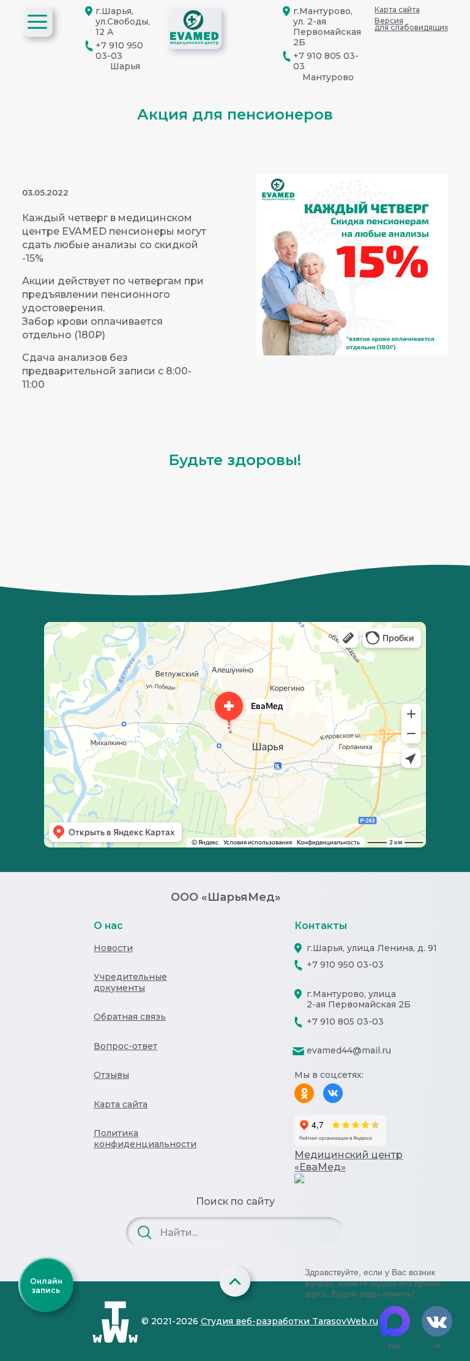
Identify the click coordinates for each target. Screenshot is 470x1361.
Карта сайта (397, 9)
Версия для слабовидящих (411, 24)
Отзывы (111, 1075)
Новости (113, 948)
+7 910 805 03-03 (326, 61)
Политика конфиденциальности (145, 1139)
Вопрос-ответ (125, 1046)
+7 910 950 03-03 (119, 50)
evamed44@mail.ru (349, 1050)
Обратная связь (130, 1017)
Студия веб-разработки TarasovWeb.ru (289, 1321)
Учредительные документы (130, 982)
